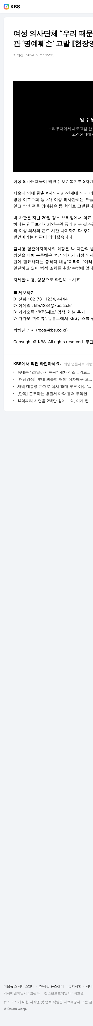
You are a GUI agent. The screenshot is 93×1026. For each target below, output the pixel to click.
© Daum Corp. (15, 1009)
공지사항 (75, 986)
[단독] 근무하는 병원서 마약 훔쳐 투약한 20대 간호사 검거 (54, 393)
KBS (15, 6)
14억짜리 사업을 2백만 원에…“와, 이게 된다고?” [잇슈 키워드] (54, 400)
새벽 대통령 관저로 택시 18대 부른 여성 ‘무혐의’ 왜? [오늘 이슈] (54, 386)
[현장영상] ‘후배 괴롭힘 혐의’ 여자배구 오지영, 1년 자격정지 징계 (54, 379)
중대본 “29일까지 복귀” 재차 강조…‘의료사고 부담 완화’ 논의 (54, 372)
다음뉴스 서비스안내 (19, 986)
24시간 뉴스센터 (51, 986)
